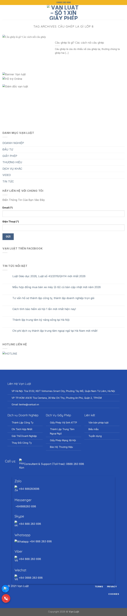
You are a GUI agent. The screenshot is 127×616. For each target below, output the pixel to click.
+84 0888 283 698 (30, 577)
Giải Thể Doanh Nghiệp (24, 436)
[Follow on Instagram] (61, 586)
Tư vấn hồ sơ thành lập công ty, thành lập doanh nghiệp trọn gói (53, 298)
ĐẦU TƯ (7, 149)
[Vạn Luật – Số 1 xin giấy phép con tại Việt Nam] (63, 12)
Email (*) (7, 207)
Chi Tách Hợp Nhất (22, 429)
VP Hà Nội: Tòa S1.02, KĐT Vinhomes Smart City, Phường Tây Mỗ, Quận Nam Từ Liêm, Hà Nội (63, 391)
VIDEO (6, 175)
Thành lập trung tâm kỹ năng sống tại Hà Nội (40, 319)
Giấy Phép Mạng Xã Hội (63, 440)
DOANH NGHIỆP (13, 143)
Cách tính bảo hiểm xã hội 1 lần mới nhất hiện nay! (44, 309)
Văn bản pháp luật (98, 422)
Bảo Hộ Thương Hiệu (61, 446)
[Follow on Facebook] (57, 586)
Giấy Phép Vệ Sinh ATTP (63, 422)
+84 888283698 (28, 488)
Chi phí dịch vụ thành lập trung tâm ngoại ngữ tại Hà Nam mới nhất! (54, 330)
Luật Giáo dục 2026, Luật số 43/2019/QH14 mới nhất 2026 (48, 276)
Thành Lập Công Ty (22, 422)
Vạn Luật (74, 611)
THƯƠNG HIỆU (12, 162)
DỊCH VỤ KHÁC (12, 168)
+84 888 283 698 (29, 523)
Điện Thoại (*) (10, 221)
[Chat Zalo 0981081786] (5, 588)
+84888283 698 (25, 506)
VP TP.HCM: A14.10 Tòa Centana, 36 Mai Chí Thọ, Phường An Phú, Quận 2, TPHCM (57, 397)
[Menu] (4, 12)
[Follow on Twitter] (65, 586)
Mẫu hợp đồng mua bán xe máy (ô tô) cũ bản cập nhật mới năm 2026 (56, 287)
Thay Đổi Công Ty (22, 442)
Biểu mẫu (93, 429)
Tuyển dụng (95, 436)
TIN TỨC (8, 181)
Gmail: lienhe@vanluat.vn (25, 404)
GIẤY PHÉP (9, 156)
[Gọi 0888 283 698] (6, 598)
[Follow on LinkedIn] (69, 586)
